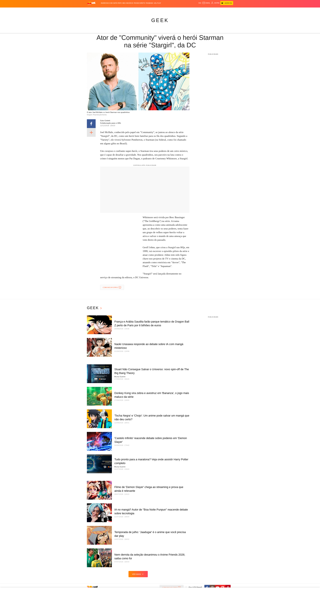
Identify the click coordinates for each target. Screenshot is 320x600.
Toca (219, 10)
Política (124, 10)
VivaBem (179, 10)
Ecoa (189, 10)
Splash (162, 10)
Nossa (205, 10)
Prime (214, 10)
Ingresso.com (107, 3)
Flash (99, 10)
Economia (140, 10)
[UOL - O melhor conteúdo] (91, 3)
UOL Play (157, 3)
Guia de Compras (230, 10)
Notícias (115, 10)
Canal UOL (197, 10)
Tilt (185, 10)
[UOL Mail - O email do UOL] (206, 3)
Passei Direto (139, 3)
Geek (160, 20)
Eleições (106, 10)
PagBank (149, 3)
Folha (148, 10)
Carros (131, 10)
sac (200, 3)
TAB (209, 10)
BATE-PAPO (117, 3)
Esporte (155, 10)
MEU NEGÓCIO (127, 3)
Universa (170, 10)
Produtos (92, 10)
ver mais (136, 574)
